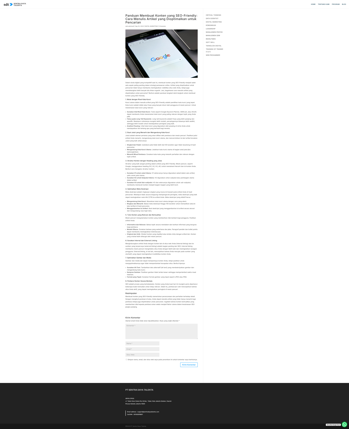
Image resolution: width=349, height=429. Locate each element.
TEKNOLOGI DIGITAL (213, 46)
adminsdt (131, 26)
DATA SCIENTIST (212, 18)
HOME (313, 4)
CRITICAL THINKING (213, 15)
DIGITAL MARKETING (151, 26)
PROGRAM (336, 4)
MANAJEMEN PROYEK (214, 32)
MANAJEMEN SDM (213, 35)
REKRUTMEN (211, 39)
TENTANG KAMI (324, 4)
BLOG (344, 4)
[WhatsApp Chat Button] (344, 424)
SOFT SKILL (210, 42)
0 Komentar (162, 26)
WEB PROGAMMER (213, 55)
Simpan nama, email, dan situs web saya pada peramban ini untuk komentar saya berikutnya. (162, 359)
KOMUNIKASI (211, 25)
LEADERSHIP (210, 29)
